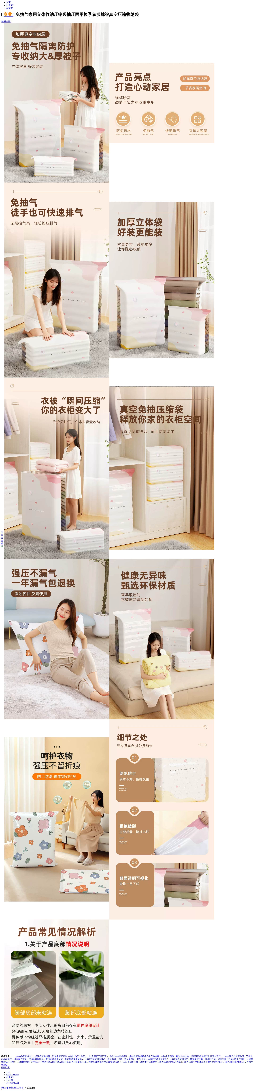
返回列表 (5, 1067)
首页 (8, 2)
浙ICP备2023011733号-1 (12, 1088)
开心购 (9, 1080)
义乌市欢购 (2, 538)
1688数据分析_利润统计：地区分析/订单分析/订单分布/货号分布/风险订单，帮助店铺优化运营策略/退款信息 (68, 1062)
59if (8, 1072)
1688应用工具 (12, 1083)
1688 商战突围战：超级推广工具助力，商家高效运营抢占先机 (152, 1062)
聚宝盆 (9, 8)
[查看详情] (6, 21)
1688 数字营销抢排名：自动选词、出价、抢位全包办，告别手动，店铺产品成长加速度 (126, 1059)
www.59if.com (12, 1075)
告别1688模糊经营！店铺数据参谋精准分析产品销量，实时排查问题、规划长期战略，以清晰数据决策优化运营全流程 (165, 1056)
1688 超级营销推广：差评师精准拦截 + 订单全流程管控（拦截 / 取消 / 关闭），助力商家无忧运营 (61, 1056)
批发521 (10, 5)
